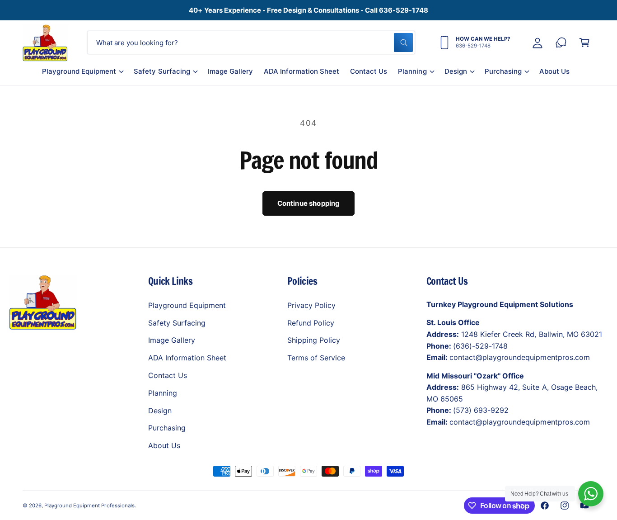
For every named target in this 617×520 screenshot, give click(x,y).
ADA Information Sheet (187, 357)
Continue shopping (308, 203)
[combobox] (251, 42)
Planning (412, 71)
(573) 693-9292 (481, 410)
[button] (82, 74)
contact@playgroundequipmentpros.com (519, 357)
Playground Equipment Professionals (89, 505)
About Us (164, 445)
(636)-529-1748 (480, 345)
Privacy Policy (311, 305)
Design (455, 71)
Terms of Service (316, 357)
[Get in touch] (561, 42)
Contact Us (167, 375)
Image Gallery (171, 340)
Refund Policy (310, 322)
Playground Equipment (79, 71)
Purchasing (503, 71)
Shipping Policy (313, 340)
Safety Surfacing (162, 71)
